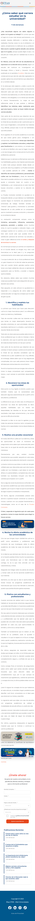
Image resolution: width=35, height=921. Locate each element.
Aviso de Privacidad (17, 913)
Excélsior (21, 73)
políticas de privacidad (22, 815)
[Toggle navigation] (30, 3)
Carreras (3, 762)
